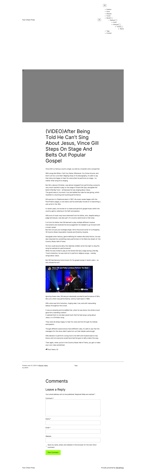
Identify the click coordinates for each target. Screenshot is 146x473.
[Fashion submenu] (116, 20)
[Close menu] (104, 5)
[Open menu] (99, 19)
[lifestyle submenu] (119, 25)
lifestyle (40, 365)
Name (48, 419)
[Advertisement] (73, 57)
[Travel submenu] (121, 27)
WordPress (120, 468)
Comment (50, 398)
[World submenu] (111, 18)
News (46, 365)
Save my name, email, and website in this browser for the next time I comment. (72, 446)
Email (48, 427)
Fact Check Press (28, 20)
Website (48, 436)
